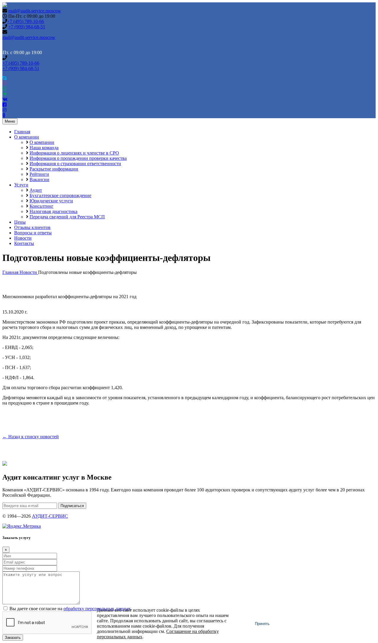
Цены (20, 222)
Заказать (13, 637)
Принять (262, 623)
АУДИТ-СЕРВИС (50, 516)
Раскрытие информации (54, 168)
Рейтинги (39, 174)
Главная (22, 131)
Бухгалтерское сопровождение (60, 195)
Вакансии (39, 179)
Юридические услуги (51, 200)
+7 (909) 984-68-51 (26, 26)
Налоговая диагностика (53, 211)
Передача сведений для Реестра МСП (67, 216)
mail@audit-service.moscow (34, 10)
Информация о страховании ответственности (75, 163)
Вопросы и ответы (33, 232)
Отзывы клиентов (32, 227)
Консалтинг (41, 206)
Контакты (24, 243)
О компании (26, 136)
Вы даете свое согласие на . (70, 608)
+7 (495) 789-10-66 (25, 21)
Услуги (21, 184)
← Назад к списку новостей (30, 436)
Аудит (36, 190)
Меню (10, 121)
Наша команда (44, 147)
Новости (23, 238)
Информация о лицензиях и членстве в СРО (74, 152)
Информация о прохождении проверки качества (78, 158)
